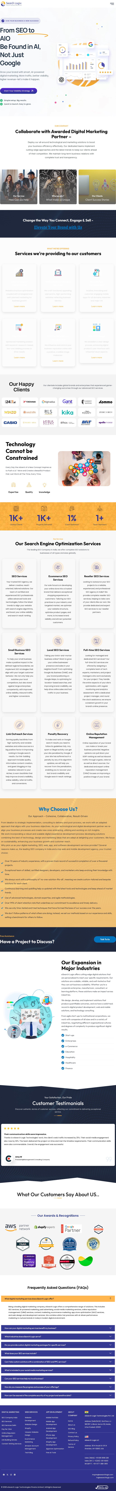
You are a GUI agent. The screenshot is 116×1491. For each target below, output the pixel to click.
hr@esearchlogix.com (105, 1477)
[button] (58, 1299)
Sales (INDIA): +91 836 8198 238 (97, 1458)
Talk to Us (105, 939)
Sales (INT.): (96, 1461)
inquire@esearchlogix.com (103, 1475)
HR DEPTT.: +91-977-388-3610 (96, 1464)
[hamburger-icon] (112, 4)
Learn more (19, 306)
